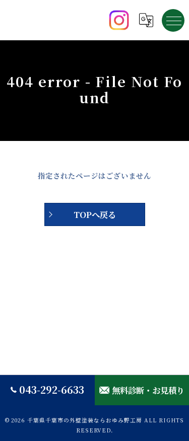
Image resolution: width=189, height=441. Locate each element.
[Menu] (173, 20)
